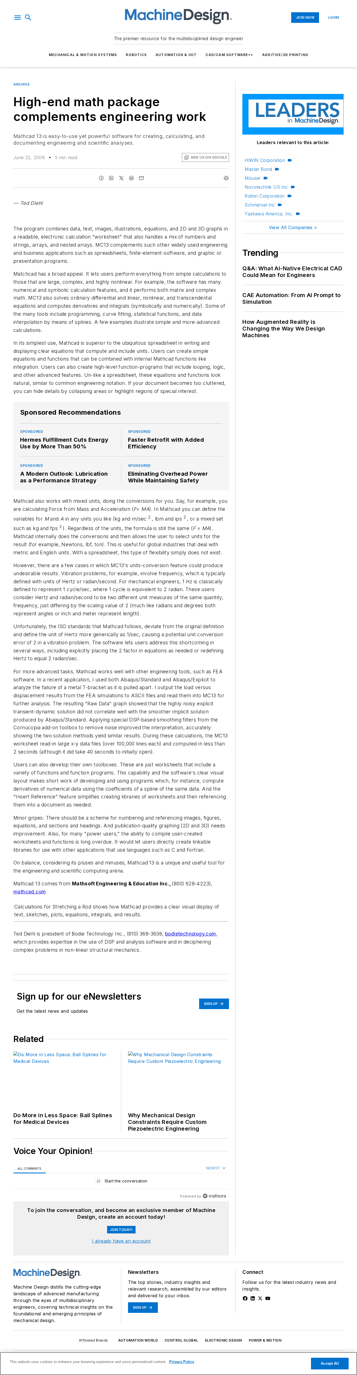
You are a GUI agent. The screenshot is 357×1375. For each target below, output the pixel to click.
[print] (226, 178)
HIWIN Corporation (265, 160)
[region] (121, 1182)
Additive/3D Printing (285, 55)
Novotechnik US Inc (266, 187)
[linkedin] (111, 178)
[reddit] (131, 178)
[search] (28, 17)
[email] (141, 178)
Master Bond (258, 169)
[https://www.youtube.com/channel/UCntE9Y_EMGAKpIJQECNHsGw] (268, 1298)
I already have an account (121, 1241)
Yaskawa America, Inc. (269, 214)
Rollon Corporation (264, 196)
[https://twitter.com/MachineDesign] (260, 1298)
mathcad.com (29, 892)
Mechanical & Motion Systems (83, 55)
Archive (21, 84)
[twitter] (121, 178)
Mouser (252, 178)
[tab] (29, 1168)
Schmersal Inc (260, 205)
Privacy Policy (181, 1362)
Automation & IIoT (176, 55)
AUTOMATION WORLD (138, 1340)
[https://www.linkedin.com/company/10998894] (252, 1298)
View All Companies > (293, 227)
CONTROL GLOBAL (181, 1340)
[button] (17, 17)
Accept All (330, 1363)
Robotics (136, 55)
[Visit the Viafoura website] (214, 1196)
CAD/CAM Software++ (229, 55)
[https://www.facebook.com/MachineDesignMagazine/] (245, 1298)
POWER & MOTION (265, 1340)
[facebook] (101, 178)
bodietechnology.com (190, 934)
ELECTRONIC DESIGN (223, 1340)
